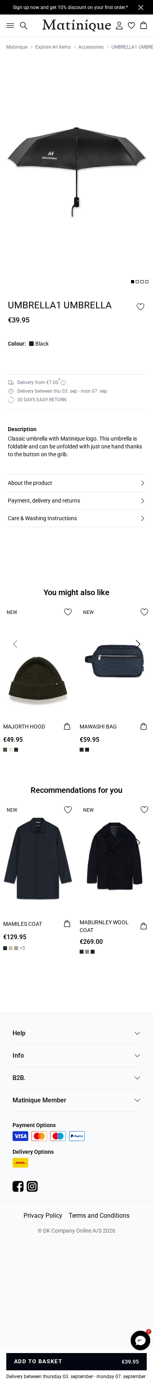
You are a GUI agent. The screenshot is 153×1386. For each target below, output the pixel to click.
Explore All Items (53, 47)
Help (19, 1033)
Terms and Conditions (99, 1215)
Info (18, 1055)
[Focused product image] (76, 172)
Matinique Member (39, 1100)
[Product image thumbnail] (132, 281)
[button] (76, 483)
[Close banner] (141, 7)
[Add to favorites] (140, 307)
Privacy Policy (43, 1215)
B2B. (19, 1078)
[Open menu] (9, 25)
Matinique (16, 47)
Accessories (91, 47)
